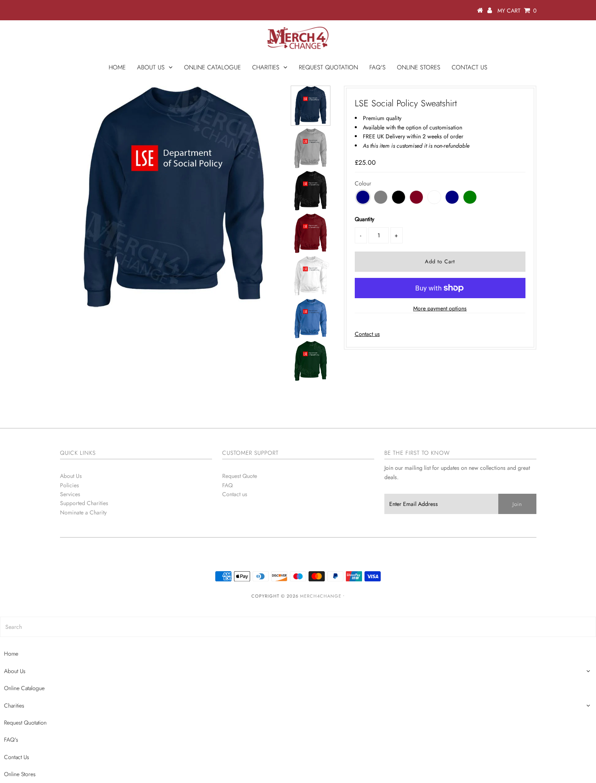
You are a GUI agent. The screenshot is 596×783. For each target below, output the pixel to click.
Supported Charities (84, 503)
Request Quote (239, 476)
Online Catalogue (212, 67)
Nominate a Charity (83, 512)
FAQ (227, 485)
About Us (151, 67)
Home (117, 67)
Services (70, 494)
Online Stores (418, 67)
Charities (265, 67)
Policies (69, 485)
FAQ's (377, 67)
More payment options (440, 308)
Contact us (367, 334)
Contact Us (469, 67)
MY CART (516, 10)
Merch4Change (320, 596)
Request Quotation (328, 67)
